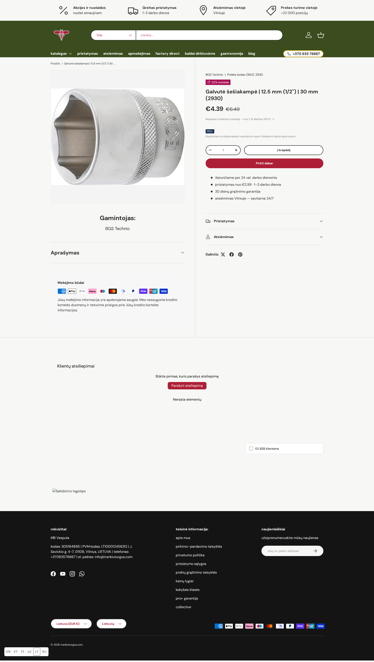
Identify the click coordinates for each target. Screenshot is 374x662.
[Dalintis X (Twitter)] (223, 254)
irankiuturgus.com (72, 644)
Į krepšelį (283, 150)
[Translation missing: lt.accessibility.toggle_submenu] (70, 53)
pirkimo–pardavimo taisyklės (199, 546)
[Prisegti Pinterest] (240, 254)
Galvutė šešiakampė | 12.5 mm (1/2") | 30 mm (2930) (90, 63)
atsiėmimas (113, 53)
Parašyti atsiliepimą (187, 385)
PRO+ (210, 131)
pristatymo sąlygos (191, 563)
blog (251, 53)
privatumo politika (190, 555)
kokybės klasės (188, 589)
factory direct (168, 53)
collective (183, 607)
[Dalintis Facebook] (231, 254)
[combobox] (187, 35)
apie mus (183, 538)
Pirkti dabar (264, 163)
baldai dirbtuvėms (200, 53)
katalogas (59, 53)
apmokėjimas (139, 53)
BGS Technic (214, 75)
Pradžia (55, 63)
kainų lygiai (184, 581)
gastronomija (232, 53)
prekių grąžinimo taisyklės (196, 572)
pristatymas (87, 53)
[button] (321, 35)
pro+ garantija (187, 598)
